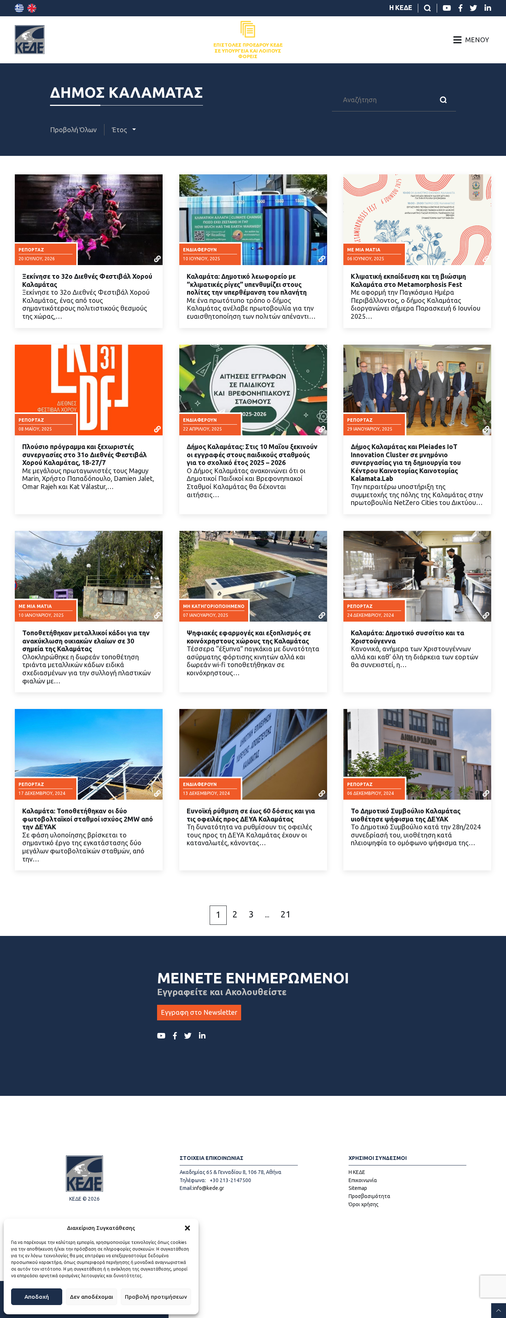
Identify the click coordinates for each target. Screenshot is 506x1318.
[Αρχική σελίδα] (29, 39)
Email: (186, 1188)
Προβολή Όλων (73, 129)
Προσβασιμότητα (369, 1196)
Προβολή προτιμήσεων (156, 1297)
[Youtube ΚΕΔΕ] (447, 8)
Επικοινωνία (363, 1180)
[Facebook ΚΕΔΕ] (460, 8)
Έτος (120, 129)
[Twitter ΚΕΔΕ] (473, 8)
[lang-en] (31, 8)
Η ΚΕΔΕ (400, 7)
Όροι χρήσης (364, 1204)
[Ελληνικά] (19, 8)
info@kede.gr (208, 1188)
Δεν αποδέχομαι (91, 1297)
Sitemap (358, 1188)
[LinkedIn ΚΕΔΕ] (488, 8)
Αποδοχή (36, 1297)
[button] (187, 1228)
